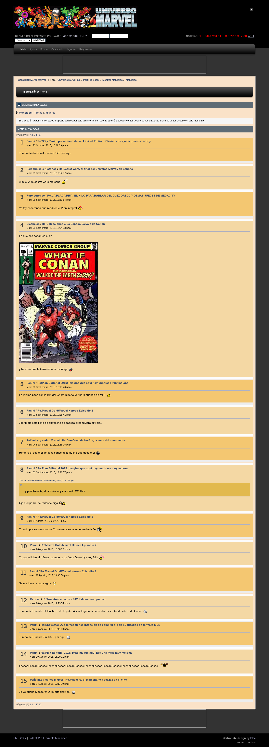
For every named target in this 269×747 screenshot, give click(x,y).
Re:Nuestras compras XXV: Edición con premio (74, 599)
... (34, 135)
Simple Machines (56, 738)
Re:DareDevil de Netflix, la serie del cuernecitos (94, 440)
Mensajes (25, 112)
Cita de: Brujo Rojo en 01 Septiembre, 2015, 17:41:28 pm (47, 480)
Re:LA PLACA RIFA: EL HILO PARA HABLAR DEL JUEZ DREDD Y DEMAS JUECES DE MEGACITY (111, 195)
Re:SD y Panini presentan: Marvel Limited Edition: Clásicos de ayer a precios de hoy (94, 141)
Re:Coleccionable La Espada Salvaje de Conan (73, 223)
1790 (38, 135)
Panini (31, 141)
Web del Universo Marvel (32, 80)
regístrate (82, 36)
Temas (38, 112)
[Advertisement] (134, 65)
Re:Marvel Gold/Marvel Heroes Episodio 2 (65, 410)
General (35, 599)
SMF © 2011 (36, 738)
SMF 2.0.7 (19, 738)
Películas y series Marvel (43, 440)
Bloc (253, 738)
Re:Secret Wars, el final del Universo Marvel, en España (96, 168)
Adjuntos (50, 112)
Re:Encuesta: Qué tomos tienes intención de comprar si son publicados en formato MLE (100, 624)
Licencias (33, 223)
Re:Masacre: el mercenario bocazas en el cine (96, 679)
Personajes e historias (42, 168)
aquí (251, 36)
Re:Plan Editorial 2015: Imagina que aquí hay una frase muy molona (82, 382)
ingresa (67, 36)
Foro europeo (36, 195)
